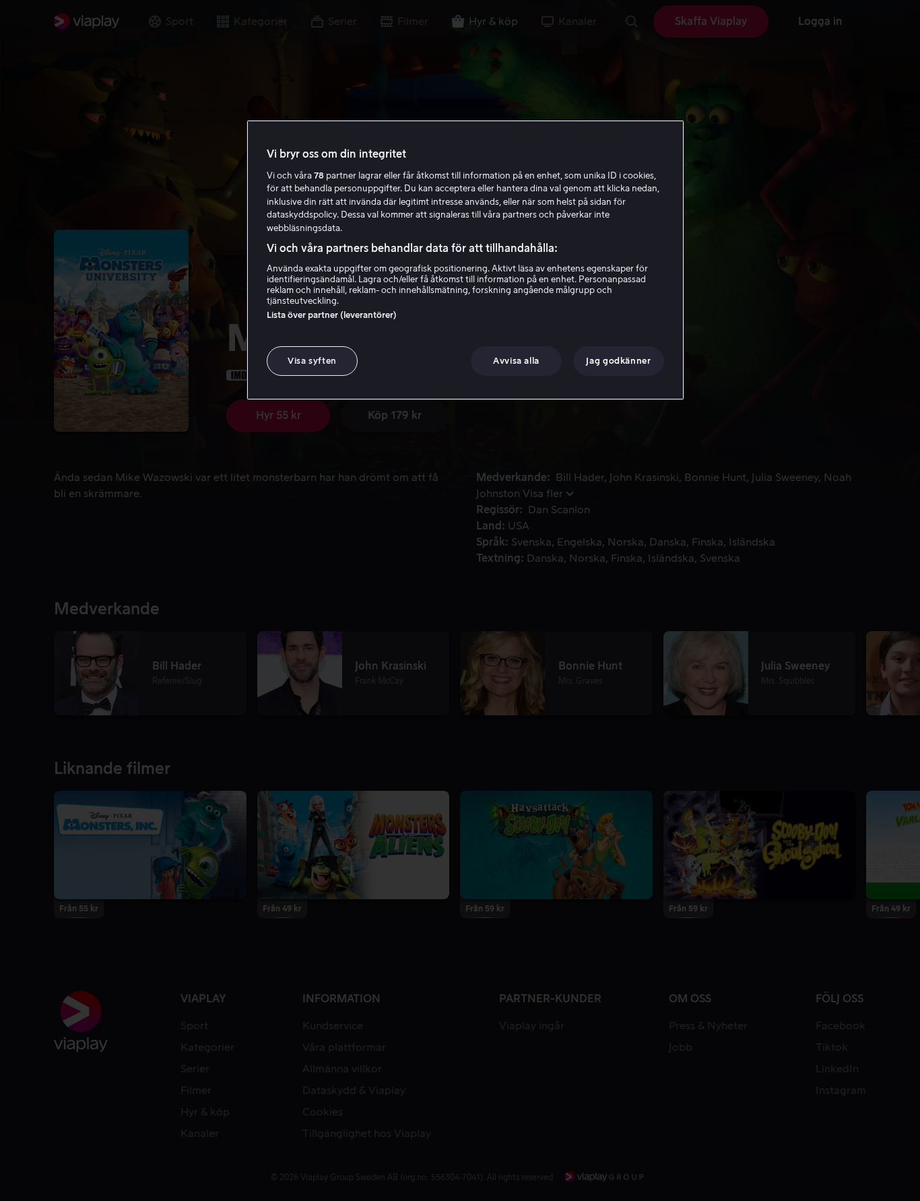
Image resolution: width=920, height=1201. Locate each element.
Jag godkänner (618, 360)
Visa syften (312, 360)
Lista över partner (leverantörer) (332, 315)
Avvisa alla (516, 360)
